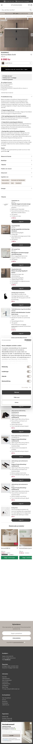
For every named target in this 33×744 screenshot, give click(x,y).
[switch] (29, 371)
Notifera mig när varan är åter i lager (17, 69)
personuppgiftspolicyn (18, 642)
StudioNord (5, 52)
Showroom (4, 701)
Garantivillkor (5, 682)
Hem (2, 16)
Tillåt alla (16, 392)
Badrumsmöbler (8, 16)
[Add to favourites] (31, 54)
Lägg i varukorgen (9, 557)
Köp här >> (25, 88)
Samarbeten (5, 703)
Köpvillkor (4, 677)
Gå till (21, 245)
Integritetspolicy (6, 683)
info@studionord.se (11, 658)
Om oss (4, 699)
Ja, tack (11, 735)
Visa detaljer (25, 387)
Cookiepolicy (5, 685)
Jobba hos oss (5, 704)
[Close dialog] (31, 723)
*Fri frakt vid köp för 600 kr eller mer (10, 689)
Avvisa (16, 402)
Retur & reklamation (7, 680)
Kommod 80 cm (5, 183)
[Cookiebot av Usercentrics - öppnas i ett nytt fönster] (24, 340)
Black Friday (5, 687)
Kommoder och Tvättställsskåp (19, 16)
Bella (12, 183)
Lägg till (21, 221)
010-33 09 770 (9, 656)
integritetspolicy (5, 739)
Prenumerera (16, 638)
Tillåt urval (16, 397)
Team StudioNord (6, 698)
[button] (16, 63)
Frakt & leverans (6, 678)
